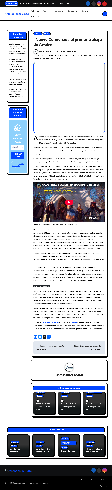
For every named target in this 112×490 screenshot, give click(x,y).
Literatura (58, 11)
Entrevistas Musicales (66, 443)
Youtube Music (55, 58)
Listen (75, 56)
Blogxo (32, 483)
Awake (38, 56)
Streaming (73, 11)
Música (45, 11)
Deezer (58, 56)
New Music (99, 56)
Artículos (35, 11)
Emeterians (67, 56)
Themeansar (43, 483)
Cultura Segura (48, 56)
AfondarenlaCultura (51, 322)
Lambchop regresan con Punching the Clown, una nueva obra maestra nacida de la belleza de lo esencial (17, 49)
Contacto (86, 11)
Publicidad (35, 16)
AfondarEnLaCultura (50, 51)
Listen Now (83, 56)
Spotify (36, 58)
